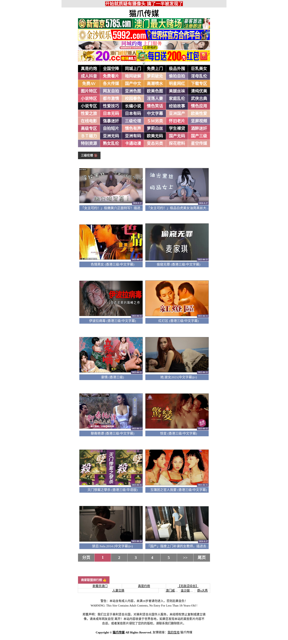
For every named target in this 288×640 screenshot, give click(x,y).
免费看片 (111, 76)
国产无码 (177, 136)
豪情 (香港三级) (112, 377)
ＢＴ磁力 (89, 136)
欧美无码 (155, 136)
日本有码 (133, 113)
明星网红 (177, 83)
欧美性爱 (199, 113)
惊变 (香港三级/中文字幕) (178, 433)
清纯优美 (199, 91)
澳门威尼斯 (173, 590)
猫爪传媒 (144, 13)
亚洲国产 (177, 113)
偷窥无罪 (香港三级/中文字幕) (178, 264)
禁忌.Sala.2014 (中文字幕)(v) (112, 546)
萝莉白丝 (155, 128)
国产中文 (133, 83)
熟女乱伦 (111, 143)
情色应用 (199, 106)
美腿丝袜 (177, 91)
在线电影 (89, 121)
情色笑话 (155, 106)
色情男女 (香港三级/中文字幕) (112, 264)
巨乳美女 (199, 68)
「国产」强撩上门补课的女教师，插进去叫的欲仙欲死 (186, 546)
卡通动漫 (133, 143)
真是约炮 (89, 68)
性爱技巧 (111, 106)
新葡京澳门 (100, 586)
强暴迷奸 (111, 121)
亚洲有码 (133, 136)
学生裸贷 (177, 128)
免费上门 (155, 68)
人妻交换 (118, 590)
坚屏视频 (199, 121)
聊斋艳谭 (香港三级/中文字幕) (112, 433)
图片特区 (89, 91)
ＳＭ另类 (155, 121)
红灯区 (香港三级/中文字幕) (178, 321)
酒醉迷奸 (199, 128)
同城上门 (133, 68)
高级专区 (89, 128)
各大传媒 (111, 83)
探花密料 (177, 143)
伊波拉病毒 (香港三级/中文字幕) (112, 321)
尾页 (202, 557)
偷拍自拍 (177, 76)
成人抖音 (89, 76)
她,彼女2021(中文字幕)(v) (178, 377)
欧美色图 (155, 91)
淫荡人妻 (155, 98)
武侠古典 (199, 98)
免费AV (89, 83)
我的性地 (174, 632)
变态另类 (155, 143)
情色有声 (133, 128)
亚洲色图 (133, 91)
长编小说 (133, 106)
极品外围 (177, 68)
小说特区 (89, 98)
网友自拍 (111, 91)
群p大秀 (202, 590)
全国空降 (111, 68)
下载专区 (199, 83)
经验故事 (177, 106)
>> (185, 557)
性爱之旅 (89, 113)
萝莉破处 (155, 76)
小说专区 (89, 106)
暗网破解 (133, 76)
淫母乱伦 (199, 76)
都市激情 (111, 98)
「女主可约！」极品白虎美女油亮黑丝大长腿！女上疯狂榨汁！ (193, 208)
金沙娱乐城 (188, 590)
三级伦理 (133, 121)
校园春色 (133, 98)
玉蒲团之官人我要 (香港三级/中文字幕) (178, 490)
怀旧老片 (177, 121)
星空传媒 (199, 143)
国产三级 (199, 136)
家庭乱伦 (177, 98)
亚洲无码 (111, 136)
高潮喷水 (155, 83)
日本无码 (111, 113)
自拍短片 (111, 128)
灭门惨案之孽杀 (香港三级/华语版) (112, 490)
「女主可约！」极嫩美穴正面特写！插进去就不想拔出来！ (124, 208)
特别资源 (89, 143)
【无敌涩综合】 (187, 586)
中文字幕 (155, 113)
